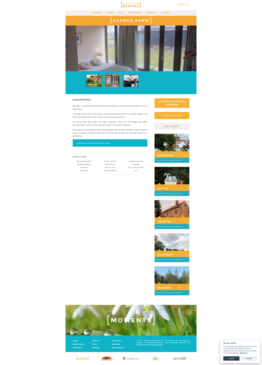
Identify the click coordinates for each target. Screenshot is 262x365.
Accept (231, 358)
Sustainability (118, 348)
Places (109, 13)
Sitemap (165, 13)
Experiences (134, 13)
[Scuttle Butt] (131, 360)
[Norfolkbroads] (107, 360)
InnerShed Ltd (157, 345)
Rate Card (116, 344)
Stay (121, 13)
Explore (97, 13)
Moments (151, 13)
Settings (249, 358)
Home (75, 341)
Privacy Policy (79, 344)
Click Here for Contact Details (169, 160)
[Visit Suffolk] (179, 360)
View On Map (173, 115)
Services (95, 348)
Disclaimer (77, 348)
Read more (244, 353)
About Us (96, 341)
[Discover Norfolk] (82, 360)
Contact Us (116, 341)
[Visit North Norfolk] (155, 360)
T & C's (94, 344)
